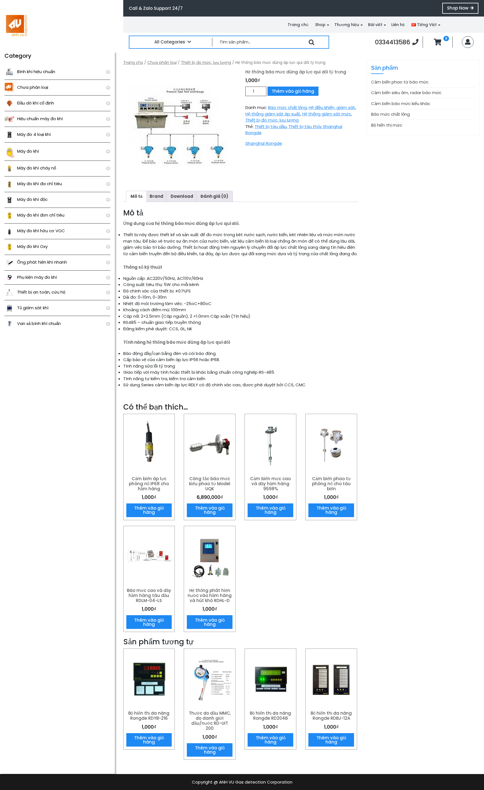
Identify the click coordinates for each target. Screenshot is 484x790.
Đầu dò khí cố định (35, 103)
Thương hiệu (346, 24)
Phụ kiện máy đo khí (37, 277)
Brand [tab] (156, 196)
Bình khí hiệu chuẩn (36, 72)
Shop (320, 24)
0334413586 (396, 42)
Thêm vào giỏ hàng (293, 91)
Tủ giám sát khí (32, 308)
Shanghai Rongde (263, 143)
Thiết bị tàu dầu (271, 126)
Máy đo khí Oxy (32, 246)
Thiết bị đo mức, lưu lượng (206, 62)
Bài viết (375, 24)
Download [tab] (182, 196)
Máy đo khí (28, 151)
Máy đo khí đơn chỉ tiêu (40, 215)
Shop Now (462, 9)
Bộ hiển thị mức (386, 125)
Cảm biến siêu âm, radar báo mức (406, 93)
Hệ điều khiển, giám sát (332, 107)
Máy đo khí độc (32, 199)
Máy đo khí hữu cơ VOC (41, 231)
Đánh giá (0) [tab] (214, 196)
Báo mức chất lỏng (287, 107)
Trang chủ (298, 24)
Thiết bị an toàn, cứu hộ (41, 292)
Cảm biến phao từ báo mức (400, 82)
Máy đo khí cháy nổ (36, 168)
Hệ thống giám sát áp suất (272, 114)
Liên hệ (398, 24)
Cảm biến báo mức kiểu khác (400, 103)
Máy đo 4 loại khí (34, 134)
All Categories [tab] (169, 42)
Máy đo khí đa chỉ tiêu (39, 184)
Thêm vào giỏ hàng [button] (149, 510)
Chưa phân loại (32, 87)
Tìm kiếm (311, 42)
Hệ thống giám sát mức (326, 114)
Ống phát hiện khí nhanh (42, 262)
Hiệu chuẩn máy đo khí (40, 119)
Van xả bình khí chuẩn (39, 323)
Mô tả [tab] (136, 196)
